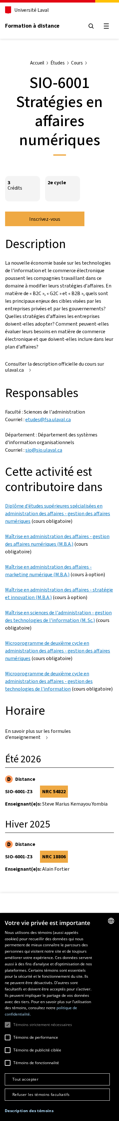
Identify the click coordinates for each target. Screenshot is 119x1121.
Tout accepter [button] (25, 1079)
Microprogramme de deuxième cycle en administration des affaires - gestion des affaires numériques (57, 651)
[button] (29, 1111)
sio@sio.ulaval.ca (43, 450)
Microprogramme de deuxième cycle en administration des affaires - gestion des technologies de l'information (49, 681)
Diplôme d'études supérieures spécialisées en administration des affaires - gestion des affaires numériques (57, 513)
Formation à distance (32, 26)
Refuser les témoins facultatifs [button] (40, 1094)
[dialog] (59, 1017)
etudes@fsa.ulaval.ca (48, 419)
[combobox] (111, 921)
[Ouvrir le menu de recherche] (91, 26)
